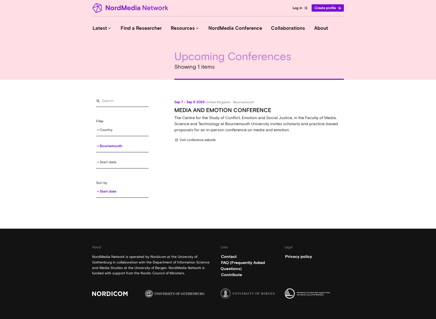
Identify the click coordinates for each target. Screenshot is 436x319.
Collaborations (288, 28)
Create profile (328, 8)
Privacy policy (298, 256)
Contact (229, 256)
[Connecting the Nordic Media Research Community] (131, 8)
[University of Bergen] (250, 293)
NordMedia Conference (235, 28)
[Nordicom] (121, 293)
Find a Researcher (141, 28)
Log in (300, 8)
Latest (102, 28)
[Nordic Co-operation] (314, 293)
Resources (185, 28)
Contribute (231, 274)
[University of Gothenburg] (174, 294)
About (321, 28)
